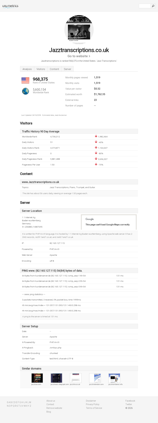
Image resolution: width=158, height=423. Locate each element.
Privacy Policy (92, 404)
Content (54, 69)
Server (67, 69)
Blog (48, 412)
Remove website (54, 408)
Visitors (41, 69)
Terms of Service (94, 408)
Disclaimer (91, 401)
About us (50, 401)
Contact (50, 404)
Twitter (128, 404)
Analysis (27, 69)
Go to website (78, 56)
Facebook (130, 401)
